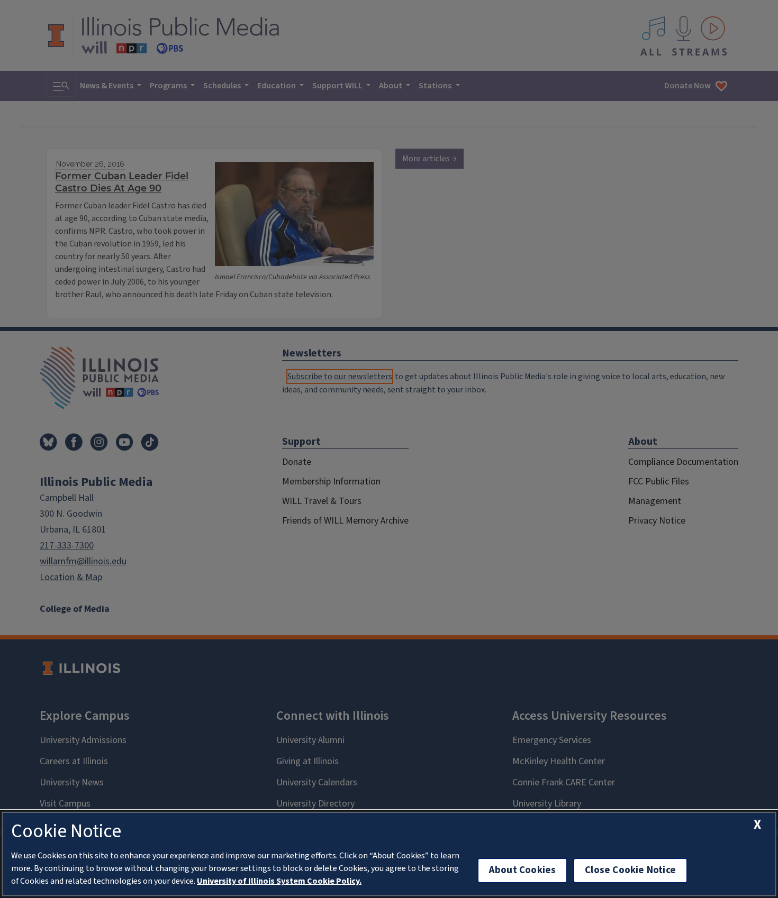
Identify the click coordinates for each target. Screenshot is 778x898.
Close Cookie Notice (630, 870)
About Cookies (522, 870)
